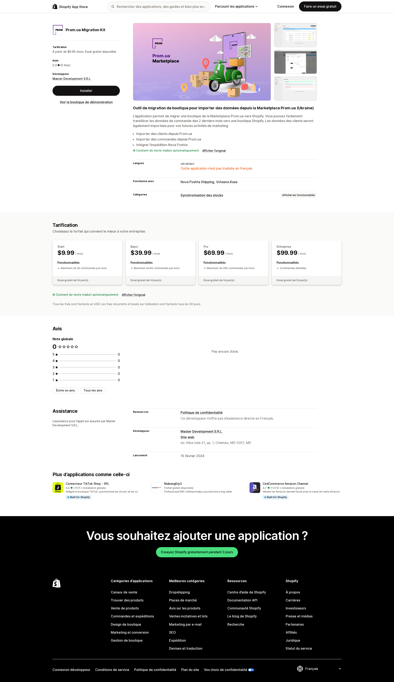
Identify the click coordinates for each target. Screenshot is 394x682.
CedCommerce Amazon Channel (285, 483)
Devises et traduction (185, 648)
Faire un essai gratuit (320, 6)
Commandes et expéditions (132, 616)
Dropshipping (179, 592)
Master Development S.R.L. (72, 78)
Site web (187, 437)
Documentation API (242, 600)
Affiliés (291, 632)
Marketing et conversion (130, 632)
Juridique (293, 640)
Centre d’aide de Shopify (246, 592)
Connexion (285, 6)
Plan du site (190, 670)
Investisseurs (296, 608)
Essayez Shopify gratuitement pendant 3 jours (197, 552)
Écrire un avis (65, 390)
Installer (86, 91)
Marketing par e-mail (185, 624)
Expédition (177, 640)
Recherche (235, 624)
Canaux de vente (124, 592)
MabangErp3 (173, 483)
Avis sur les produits (184, 608)
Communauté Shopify (244, 608)
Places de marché (183, 600)
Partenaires (295, 624)
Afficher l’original (214, 150)
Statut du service (299, 648)
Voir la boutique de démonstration (86, 102)
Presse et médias (299, 616)
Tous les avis (93, 390)
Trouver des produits (127, 600)
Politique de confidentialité (202, 413)
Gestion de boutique (127, 640)
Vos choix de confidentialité (225, 670)
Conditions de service (112, 670)
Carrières (293, 600)
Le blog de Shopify (242, 616)
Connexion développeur (71, 670)
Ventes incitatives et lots (188, 616)
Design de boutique (126, 624)
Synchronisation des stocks (202, 195)
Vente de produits (125, 608)
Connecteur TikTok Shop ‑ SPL (87, 483)
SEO (172, 632)
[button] (98, 491)
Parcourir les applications (234, 6)
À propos (293, 592)
